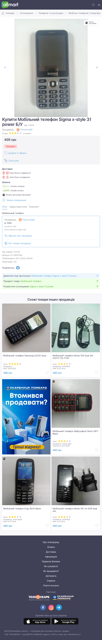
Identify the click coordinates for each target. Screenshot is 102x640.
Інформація (51, 556)
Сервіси (51, 580)
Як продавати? (51, 571)
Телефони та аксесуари (50, 13)
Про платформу (51, 542)
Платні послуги (51, 585)
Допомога (51, 576)
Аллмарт (10, 13)
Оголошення (26, 13)
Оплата (51, 547)
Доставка (51, 551)
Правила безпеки (51, 561)
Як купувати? (51, 566)
